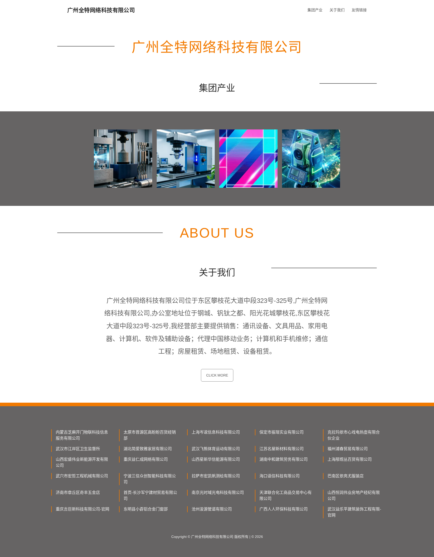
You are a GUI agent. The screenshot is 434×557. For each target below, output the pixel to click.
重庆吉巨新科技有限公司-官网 (82, 509)
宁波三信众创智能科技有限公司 (150, 479)
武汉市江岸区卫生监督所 (78, 449)
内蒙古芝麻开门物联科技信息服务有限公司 (82, 435)
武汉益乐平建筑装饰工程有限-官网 (354, 512)
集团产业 (314, 10)
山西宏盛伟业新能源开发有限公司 (82, 462)
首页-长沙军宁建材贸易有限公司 (150, 495)
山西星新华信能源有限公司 (216, 459)
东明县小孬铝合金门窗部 (146, 509)
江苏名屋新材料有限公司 (281, 449)
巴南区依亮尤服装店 (346, 476)
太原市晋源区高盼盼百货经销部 (150, 435)
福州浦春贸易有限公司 (348, 449)
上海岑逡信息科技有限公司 (216, 432)
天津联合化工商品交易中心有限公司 (285, 495)
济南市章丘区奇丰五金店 (78, 492)
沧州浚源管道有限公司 (212, 509)
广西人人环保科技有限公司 (283, 509)
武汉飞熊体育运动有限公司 (216, 449)
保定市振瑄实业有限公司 (281, 432)
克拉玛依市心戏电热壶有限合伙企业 (354, 435)
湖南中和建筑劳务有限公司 (283, 459)
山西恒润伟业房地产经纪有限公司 (354, 495)
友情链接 (359, 10)
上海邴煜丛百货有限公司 (350, 459)
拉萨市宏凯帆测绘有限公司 (216, 476)
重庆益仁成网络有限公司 (146, 459)
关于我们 (337, 10)
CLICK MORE (217, 375)
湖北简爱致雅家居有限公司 (148, 449)
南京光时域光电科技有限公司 (218, 492)
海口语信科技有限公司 (279, 476)
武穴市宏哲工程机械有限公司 (82, 476)
